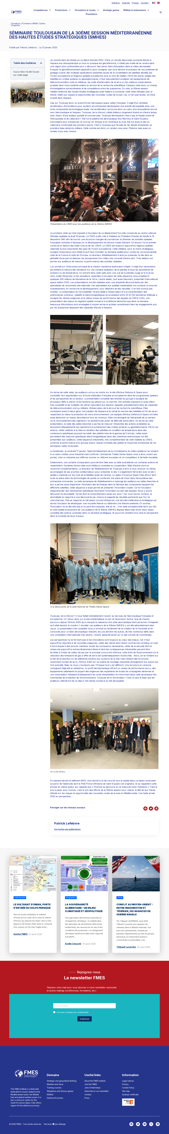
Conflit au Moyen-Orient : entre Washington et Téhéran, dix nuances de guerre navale (134, 909)
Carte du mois (19, 897)
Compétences (41, 10)
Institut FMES (20, 934)
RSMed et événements (134, 10)
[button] (161, 12)
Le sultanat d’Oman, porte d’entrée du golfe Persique (32, 906)
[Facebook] (131, 1124)
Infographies (71, 897)
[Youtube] (145, 1124)
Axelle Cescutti (73, 943)
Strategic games (111, 10)
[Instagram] (151, 1124)
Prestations (91, 14)
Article (119, 897)
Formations (15, 23)
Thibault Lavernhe (126, 947)
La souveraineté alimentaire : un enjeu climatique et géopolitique (84, 907)
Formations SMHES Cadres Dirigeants (28, 24)
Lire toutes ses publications (67, 829)
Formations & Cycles (85, 10)
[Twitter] (138, 1124)
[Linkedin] (158, 1124)
